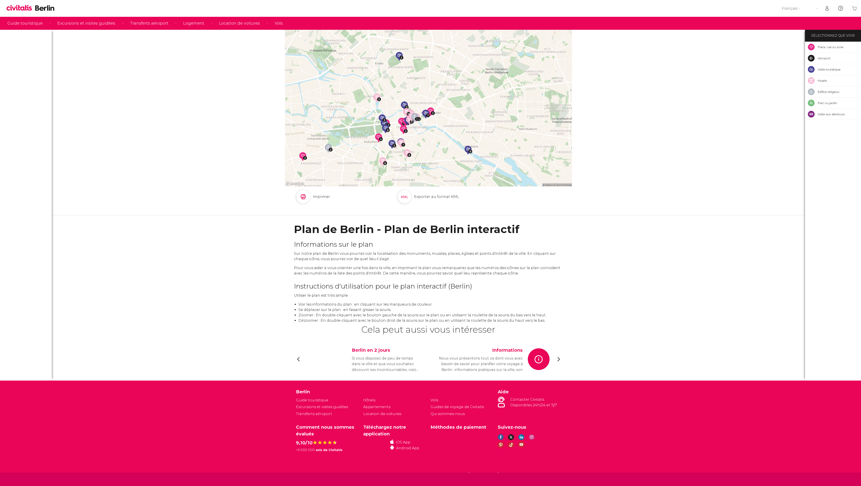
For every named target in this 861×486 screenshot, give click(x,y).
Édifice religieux (828, 92)
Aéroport (824, 58)
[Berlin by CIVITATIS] (21, 8)
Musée (822, 80)
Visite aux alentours (831, 114)
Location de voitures (239, 23)
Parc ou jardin (827, 103)
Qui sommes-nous (447, 414)
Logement (193, 23)
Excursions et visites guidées (86, 23)
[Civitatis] (307, 479)
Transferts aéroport (149, 23)
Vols (279, 23)
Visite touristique (829, 69)
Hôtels (369, 400)
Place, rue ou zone (831, 47)
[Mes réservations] (827, 8)
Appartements (376, 407)
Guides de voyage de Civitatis (457, 407)
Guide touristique (25, 23)
